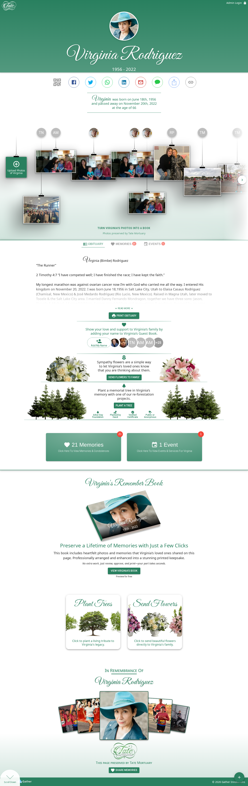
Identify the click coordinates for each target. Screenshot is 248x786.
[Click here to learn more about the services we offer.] (124, 751)
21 (120, 434)
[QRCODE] (57, 82)
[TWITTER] (90, 82)
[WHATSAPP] (107, 82)
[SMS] (157, 82)
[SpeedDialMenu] (239, 777)
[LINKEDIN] (124, 82)
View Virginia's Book (124, 570)
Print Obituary (126, 315)
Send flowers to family (123, 377)
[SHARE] (174, 82)
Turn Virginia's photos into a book (124, 228)
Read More (124, 308)
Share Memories (126, 770)
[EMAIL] (140, 82)
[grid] (124, 182)
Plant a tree (124, 405)
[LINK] (190, 82)
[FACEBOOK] (73, 82)
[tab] (93, 244)
